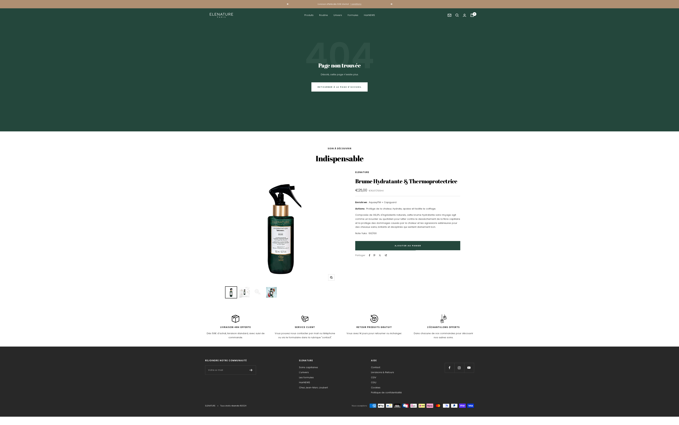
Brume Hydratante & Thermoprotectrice (406, 181)
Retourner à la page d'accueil (339, 87)
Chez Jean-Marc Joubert (313, 387)
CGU (373, 382)
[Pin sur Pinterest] (374, 255)
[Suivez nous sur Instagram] (459, 368)
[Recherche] (457, 15)
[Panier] (472, 15)
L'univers (304, 372)
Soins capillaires (308, 367)
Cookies (375, 387)
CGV (373, 377)
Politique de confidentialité (386, 392)
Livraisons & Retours (382, 372)
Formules (353, 15)
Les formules (306, 377)
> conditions (355, 4)
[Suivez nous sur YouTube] (469, 368)
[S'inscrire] (251, 370)
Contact (375, 367)
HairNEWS (369, 15)
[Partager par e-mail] (386, 255)
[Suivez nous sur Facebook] (449, 368)
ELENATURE (362, 172)
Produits (309, 15)
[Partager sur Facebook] (369, 255)
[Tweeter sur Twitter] (379, 255)
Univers (337, 15)
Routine (323, 15)
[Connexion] (464, 15)
